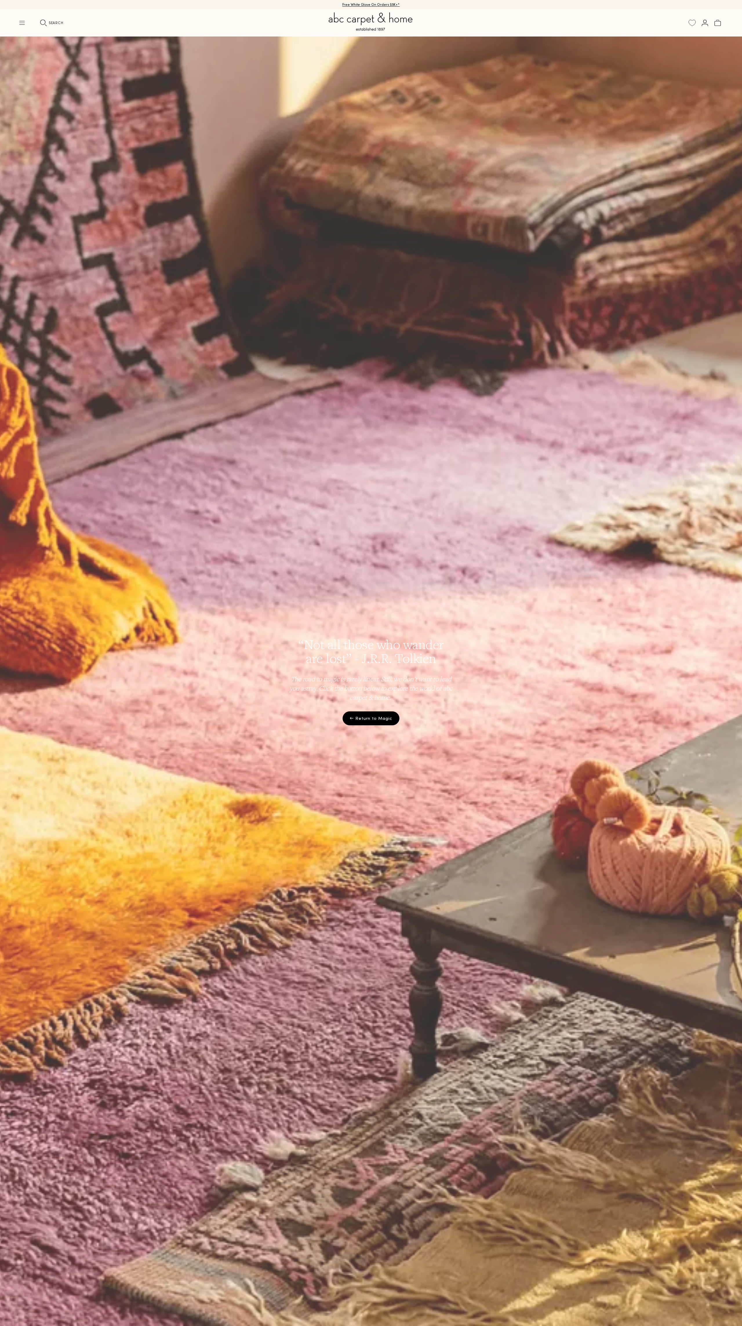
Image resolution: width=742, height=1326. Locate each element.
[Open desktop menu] (22, 22)
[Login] (705, 23)
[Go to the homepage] (371, 28)
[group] (371, 681)
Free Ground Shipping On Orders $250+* (371, 4)
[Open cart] (717, 23)
